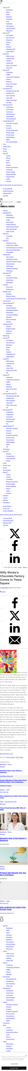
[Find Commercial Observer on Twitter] (14, 539)
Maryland (2, 804)
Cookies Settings (14, 1063)
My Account (13, 185)
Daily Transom (11, 757)
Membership (9, 1044)
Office (8, 12)
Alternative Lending (12, 123)
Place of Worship (11, 319)
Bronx (8, 44)
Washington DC (10, 49)
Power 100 (6, 508)
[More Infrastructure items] (12, 324)
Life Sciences (10, 26)
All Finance (9, 86)
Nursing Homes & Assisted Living (16, 298)
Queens (8, 42)
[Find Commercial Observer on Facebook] (14, 551)
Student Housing (11, 224)
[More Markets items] (9, 33)
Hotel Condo (9, 222)
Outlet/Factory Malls (12, 245)
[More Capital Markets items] (13, 121)
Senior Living (10, 231)
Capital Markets (7, 121)
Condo (8, 219)
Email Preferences (8, 191)
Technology (6, 449)
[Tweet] (14, 621)
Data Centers (10, 257)
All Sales (8, 102)
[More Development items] (12, 105)
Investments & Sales (9, 393)
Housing (8, 454)
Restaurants (9, 282)
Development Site (11, 979)
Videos (8, 179)
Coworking (9, 236)
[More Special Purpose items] (13, 303)
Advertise (6, 495)
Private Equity (10, 135)
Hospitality (9, 19)
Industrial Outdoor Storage (13, 261)
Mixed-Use (9, 30)
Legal (7, 160)
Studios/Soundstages (12, 268)
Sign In (2, 185)
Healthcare (9, 23)
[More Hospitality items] (10, 273)
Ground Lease (10, 58)
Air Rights (9, 305)
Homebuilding (10, 217)
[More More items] (7, 153)
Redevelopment (10, 114)
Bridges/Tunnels (10, 328)
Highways (9, 331)
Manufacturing (10, 264)
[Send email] (14, 645)
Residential (9, 10)
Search (19, 202)
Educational (9, 312)
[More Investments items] (11, 88)
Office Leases (10, 56)
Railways (8, 333)
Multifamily (9, 215)
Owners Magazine (8, 511)
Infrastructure (7, 324)
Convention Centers (11, 277)
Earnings (8, 125)
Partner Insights (10, 172)
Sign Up (7, 185)
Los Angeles (9, 35)
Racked (23, 719)
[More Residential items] (10, 213)
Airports (8, 326)
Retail (8, 14)
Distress (8, 79)
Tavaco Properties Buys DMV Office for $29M (13, 809)
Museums (9, 317)
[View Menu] (1, 1)
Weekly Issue (7, 146)
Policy (8, 162)
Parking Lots (9, 289)
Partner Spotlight (11, 174)
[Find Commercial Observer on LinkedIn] (14, 563)
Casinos (8, 275)
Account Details (7, 188)
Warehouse (9, 271)
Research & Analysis (12, 167)
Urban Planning (10, 458)
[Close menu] (1, 204)
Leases (5, 54)
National (8, 47)
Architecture (9, 107)
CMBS (8, 74)
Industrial (9, 16)
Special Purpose (10, 28)
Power (5, 151)
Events (5, 149)
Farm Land (9, 287)
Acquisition (9, 72)
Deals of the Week (11, 65)
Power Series (6, 470)
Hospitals (9, 294)
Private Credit (10, 132)
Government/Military (12, 315)
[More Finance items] (8, 70)
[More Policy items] (8, 451)
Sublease (8, 60)
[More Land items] (7, 285)
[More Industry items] (9, 7)
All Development (11, 118)
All (7, 372)
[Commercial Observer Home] (7, 3)
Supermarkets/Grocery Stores (14, 247)
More (4, 153)
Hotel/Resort (9, 280)
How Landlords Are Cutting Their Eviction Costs (14, 797)
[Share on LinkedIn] (14, 633)
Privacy (25, 567)
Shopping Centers (11, 243)
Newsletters (6, 502)
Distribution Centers (12, 259)
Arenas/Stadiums (11, 308)
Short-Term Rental (11, 229)
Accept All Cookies (14, 1068)
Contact (5, 498)
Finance (5, 70)
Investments (6, 88)
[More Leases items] (8, 54)
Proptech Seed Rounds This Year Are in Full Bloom (13, 874)
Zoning (8, 460)
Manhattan (9, 40)
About (5, 1041)
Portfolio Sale (10, 93)
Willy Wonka (19, 757)
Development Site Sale (12, 91)
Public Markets (10, 137)
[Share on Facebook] (14, 608)
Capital (5, 1002)
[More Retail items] (7, 241)
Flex (7, 238)
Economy (9, 128)
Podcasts (8, 181)
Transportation (10, 176)
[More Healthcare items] (10, 291)
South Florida (10, 51)
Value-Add (9, 98)
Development (7, 105)
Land (7, 21)
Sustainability (10, 116)
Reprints (5, 500)
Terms (20, 567)
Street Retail (9, 252)
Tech (4, 144)
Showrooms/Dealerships (13, 250)
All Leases (9, 67)
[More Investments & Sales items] (16, 393)
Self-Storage (9, 266)
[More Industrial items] (9, 254)
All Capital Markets (11, 142)
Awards (8, 155)
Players (8, 158)
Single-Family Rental (12, 226)
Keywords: (3, 757)
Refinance (9, 81)
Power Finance (7, 506)
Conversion (9, 111)
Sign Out (19, 185)
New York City (10, 37)
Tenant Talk (9, 63)
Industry (5, 210)
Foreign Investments (12, 130)
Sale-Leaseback (10, 95)
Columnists (9, 169)
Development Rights (12, 310)
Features (8, 165)
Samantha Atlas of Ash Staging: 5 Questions (11, 771)
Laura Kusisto (4, 587)
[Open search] (1, 199)
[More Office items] (8, 234)
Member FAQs (7, 193)
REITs (8, 139)
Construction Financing (12, 77)
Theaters (8, 321)
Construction (9, 109)
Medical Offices (10, 296)
